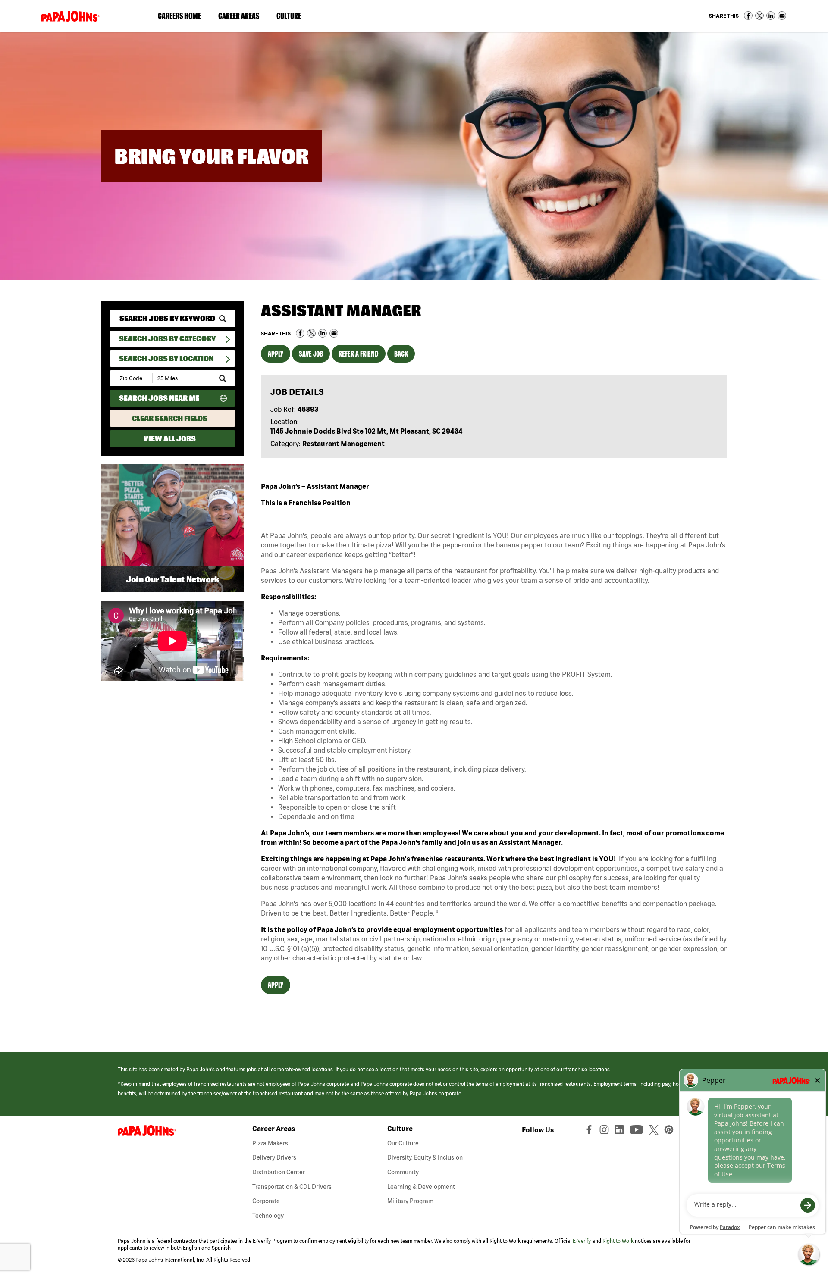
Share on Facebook (748, 15)
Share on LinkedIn (770, 15)
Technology (268, 1215)
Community (403, 1172)
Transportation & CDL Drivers (292, 1186)
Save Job (311, 353)
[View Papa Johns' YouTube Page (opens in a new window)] (638, 1131)
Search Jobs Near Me (159, 398)
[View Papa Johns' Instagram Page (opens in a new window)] (605, 1131)
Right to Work (618, 1241)
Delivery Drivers (274, 1157)
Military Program (410, 1201)
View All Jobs (170, 438)
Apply (275, 353)
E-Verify (582, 1241)
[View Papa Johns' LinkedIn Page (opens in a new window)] (621, 1131)
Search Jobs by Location (166, 358)
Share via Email (782, 15)
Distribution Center (278, 1172)
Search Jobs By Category (167, 338)
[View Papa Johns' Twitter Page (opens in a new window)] (654, 1131)
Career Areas (243, 17)
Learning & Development (421, 1186)
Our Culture (403, 1143)
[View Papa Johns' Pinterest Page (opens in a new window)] (671, 1131)
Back (401, 353)
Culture (293, 17)
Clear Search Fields (169, 418)
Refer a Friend (359, 353)
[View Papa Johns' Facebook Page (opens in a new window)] (590, 1131)
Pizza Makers (270, 1143)
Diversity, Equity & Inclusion (425, 1157)
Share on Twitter (759, 15)
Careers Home (179, 16)
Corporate (266, 1201)
